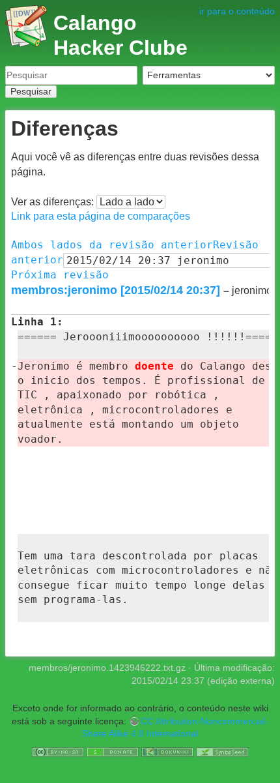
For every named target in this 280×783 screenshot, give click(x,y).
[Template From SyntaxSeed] (222, 751)
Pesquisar (30, 91)
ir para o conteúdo (237, 11)
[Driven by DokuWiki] (167, 751)
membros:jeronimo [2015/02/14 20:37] (115, 290)
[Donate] (113, 751)
